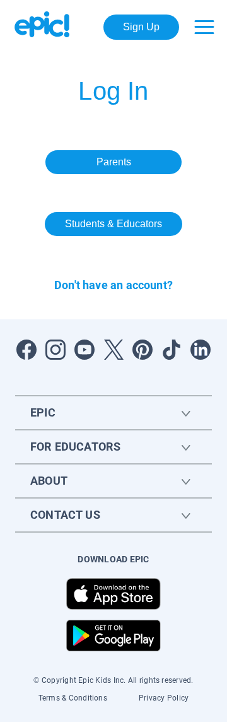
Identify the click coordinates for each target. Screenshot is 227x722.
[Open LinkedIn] (200, 350)
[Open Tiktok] (171, 350)
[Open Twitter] (113, 350)
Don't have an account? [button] (113, 285)
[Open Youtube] (84, 350)
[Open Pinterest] (142, 350)
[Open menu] (204, 27)
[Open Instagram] (55, 350)
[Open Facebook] (26, 350)
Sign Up (141, 26)
